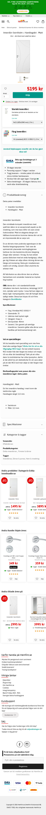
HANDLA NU (23, 11)
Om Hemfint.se (8, 685)
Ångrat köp (7, 683)
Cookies (6, 688)
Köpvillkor (6, 680)
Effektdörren (8, 444)
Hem (3, 27)
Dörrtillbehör (16, 299)
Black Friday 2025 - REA (11, 693)
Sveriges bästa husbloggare (13, 695)
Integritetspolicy (9, 690)
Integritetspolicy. (23, 774)
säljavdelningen (33, 729)
